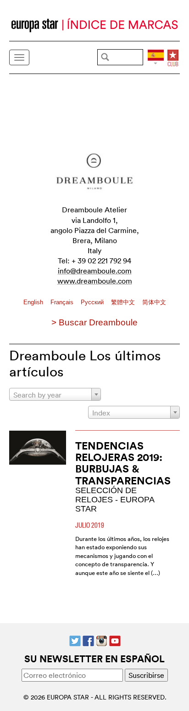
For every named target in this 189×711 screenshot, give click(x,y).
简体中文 (154, 302)
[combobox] (55, 394)
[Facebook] (88, 639)
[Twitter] (75, 639)
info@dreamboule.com (95, 270)
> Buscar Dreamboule (94, 322)
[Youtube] (115, 639)
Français (62, 302)
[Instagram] (101, 639)
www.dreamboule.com (94, 280)
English (34, 302)
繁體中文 (124, 302)
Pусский (93, 302)
